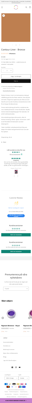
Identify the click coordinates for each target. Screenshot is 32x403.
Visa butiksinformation (9, 90)
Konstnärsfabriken (15, 389)
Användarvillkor (8, 394)
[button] (16, 400)
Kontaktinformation (24, 394)
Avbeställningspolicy (22, 396)
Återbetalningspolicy (14, 391)
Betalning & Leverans (8, 349)
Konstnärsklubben (8, 342)
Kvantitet (3, 67)
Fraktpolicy (15, 394)
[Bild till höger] (19, 45)
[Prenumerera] (27, 289)
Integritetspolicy (23, 391)
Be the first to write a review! (16, 215)
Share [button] (4, 142)
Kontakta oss (6, 346)
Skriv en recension (16, 235)
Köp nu (16, 81)
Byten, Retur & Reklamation (10, 353)
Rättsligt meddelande (11, 396)
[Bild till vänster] (12, 45)
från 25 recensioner (15, 154)
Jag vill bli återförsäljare (9, 360)
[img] (16, 152)
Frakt (7, 59)
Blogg (4, 357)
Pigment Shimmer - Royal (10, 325)
